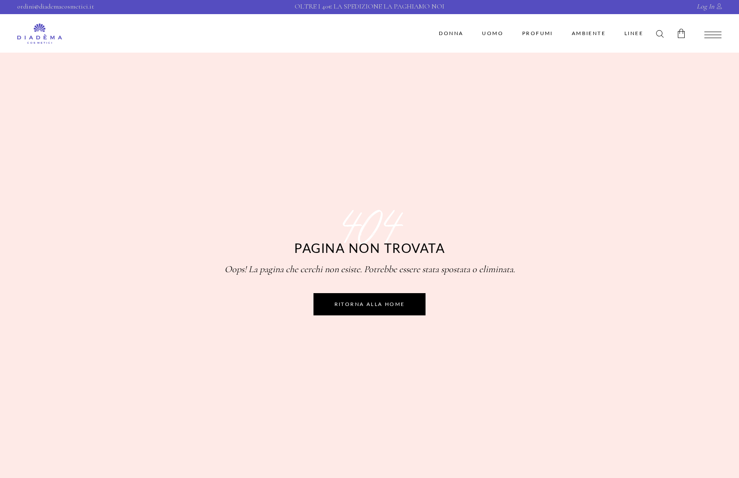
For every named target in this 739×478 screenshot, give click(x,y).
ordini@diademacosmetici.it (55, 6)
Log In (705, 6)
